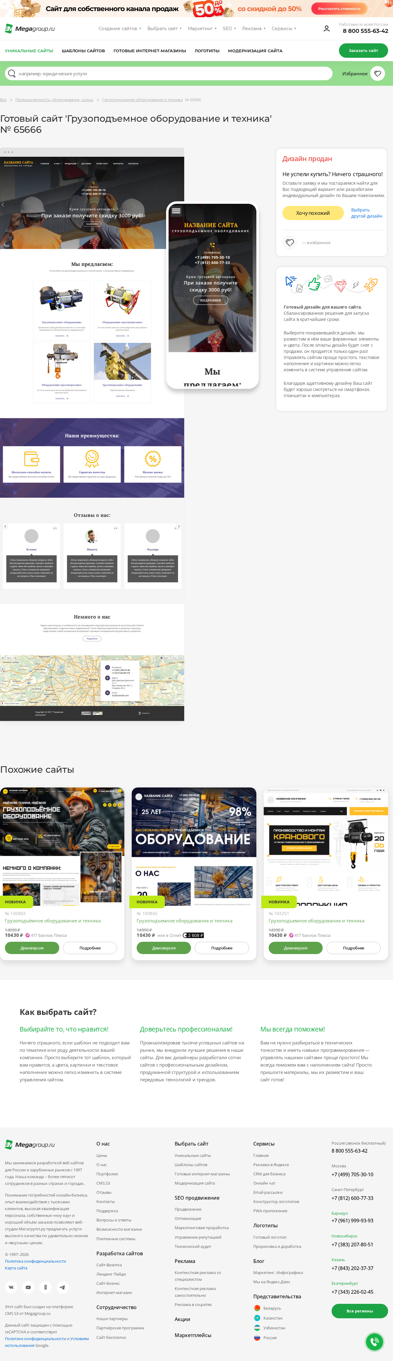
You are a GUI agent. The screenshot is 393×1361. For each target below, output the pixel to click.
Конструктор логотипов (276, 1201)
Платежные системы (115, 1238)
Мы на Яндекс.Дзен (271, 1281)
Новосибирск (344, 1236)
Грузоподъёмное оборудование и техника (53, 920)
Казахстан (272, 1318)
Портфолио (107, 1174)
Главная (261, 1155)
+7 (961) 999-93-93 (352, 1220)
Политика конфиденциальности (35, 1261)
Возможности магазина (119, 1229)
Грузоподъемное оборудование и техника (184, 920)
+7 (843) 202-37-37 (352, 1268)
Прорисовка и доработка (277, 1246)
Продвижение (188, 1209)
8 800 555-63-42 (365, 31)
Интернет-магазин (114, 1292)
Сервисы (282, 28)
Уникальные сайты (29, 50)
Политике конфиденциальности (35, 1338)
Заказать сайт (363, 50)
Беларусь (272, 1308)
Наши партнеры (112, 1318)
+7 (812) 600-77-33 (352, 1198)
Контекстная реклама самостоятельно (195, 1292)
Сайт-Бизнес (108, 1283)
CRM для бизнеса (269, 1174)
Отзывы (103, 1192)
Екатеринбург (345, 1283)
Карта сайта (16, 1268)
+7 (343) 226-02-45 (352, 1291)
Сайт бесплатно (111, 1337)
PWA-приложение (270, 1210)
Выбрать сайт (162, 28)
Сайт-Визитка (109, 1265)
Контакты (105, 1201)
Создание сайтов (118, 28)
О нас (101, 1164)
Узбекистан (274, 1328)
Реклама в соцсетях (193, 1304)
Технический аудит (193, 1246)
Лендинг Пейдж (111, 1274)
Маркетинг (200, 28)
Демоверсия (32, 948)
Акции (182, 1319)
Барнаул (340, 1213)
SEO (227, 28)
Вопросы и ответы (113, 1220)
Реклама (252, 28)
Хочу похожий (313, 213)
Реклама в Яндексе (271, 1164)
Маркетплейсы (193, 1335)
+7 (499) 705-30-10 (352, 1174)
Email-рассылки (267, 1192)
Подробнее (90, 948)
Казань (338, 1259)
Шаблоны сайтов (83, 50)
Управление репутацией (198, 1237)
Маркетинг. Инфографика (278, 1272)
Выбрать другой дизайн (366, 213)
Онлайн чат (264, 1183)
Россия (270, 1337)
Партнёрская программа (120, 1328)
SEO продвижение (197, 1197)
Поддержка (107, 1210)
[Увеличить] (112, 879)
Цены (101, 1155)
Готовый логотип (269, 1237)
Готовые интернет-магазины (150, 50)
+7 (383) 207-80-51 (352, 1244)
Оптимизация (188, 1218)
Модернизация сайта (255, 50)
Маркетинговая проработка (202, 1227)
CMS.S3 (103, 1183)
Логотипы (207, 50)
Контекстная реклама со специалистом (198, 1276)
